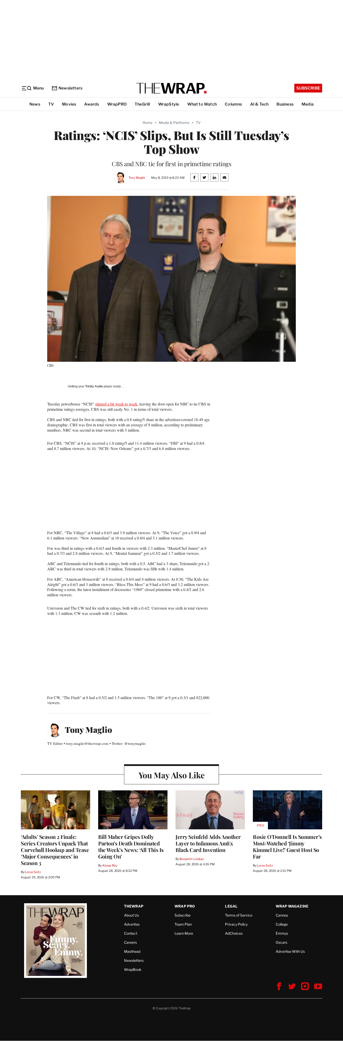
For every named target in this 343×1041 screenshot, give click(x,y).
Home (147, 122)
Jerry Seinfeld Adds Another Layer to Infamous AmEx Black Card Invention (208, 843)
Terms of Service (238, 915)
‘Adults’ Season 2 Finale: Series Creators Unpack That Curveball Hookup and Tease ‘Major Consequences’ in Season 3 (55, 849)
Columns (233, 104)
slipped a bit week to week (116, 403)
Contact (130, 933)
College (282, 924)
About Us (131, 915)
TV (51, 104)
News (34, 104)
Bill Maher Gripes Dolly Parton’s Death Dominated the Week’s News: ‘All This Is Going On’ (131, 846)
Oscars (281, 942)
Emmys (282, 933)
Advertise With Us (290, 951)
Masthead (132, 951)
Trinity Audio (94, 386)
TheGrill (142, 104)
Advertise (132, 924)
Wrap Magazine (292, 906)
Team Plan (183, 924)
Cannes (282, 915)
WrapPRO (117, 104)
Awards (91, 104)
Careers (130, 942)
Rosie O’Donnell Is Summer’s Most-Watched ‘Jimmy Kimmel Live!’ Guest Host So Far (287, 846)
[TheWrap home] (171, 88)
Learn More (184, 933)
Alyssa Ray (109, 865)
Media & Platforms (174, 122)
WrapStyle (168, 104)
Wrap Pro (185, 906)
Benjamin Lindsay (192, 859)
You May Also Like (172, 775)
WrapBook (132, 969)
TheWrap (133, 906)
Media (308, 104)
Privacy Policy (236, 924)
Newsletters (70, 88)
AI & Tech (259, 104)
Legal (231, 906)
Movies (69, 104)
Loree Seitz (33, 872)
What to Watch (202, 104)
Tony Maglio (137, 177)
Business (285, 104)
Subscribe (308, 88)
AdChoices (234, 933)
